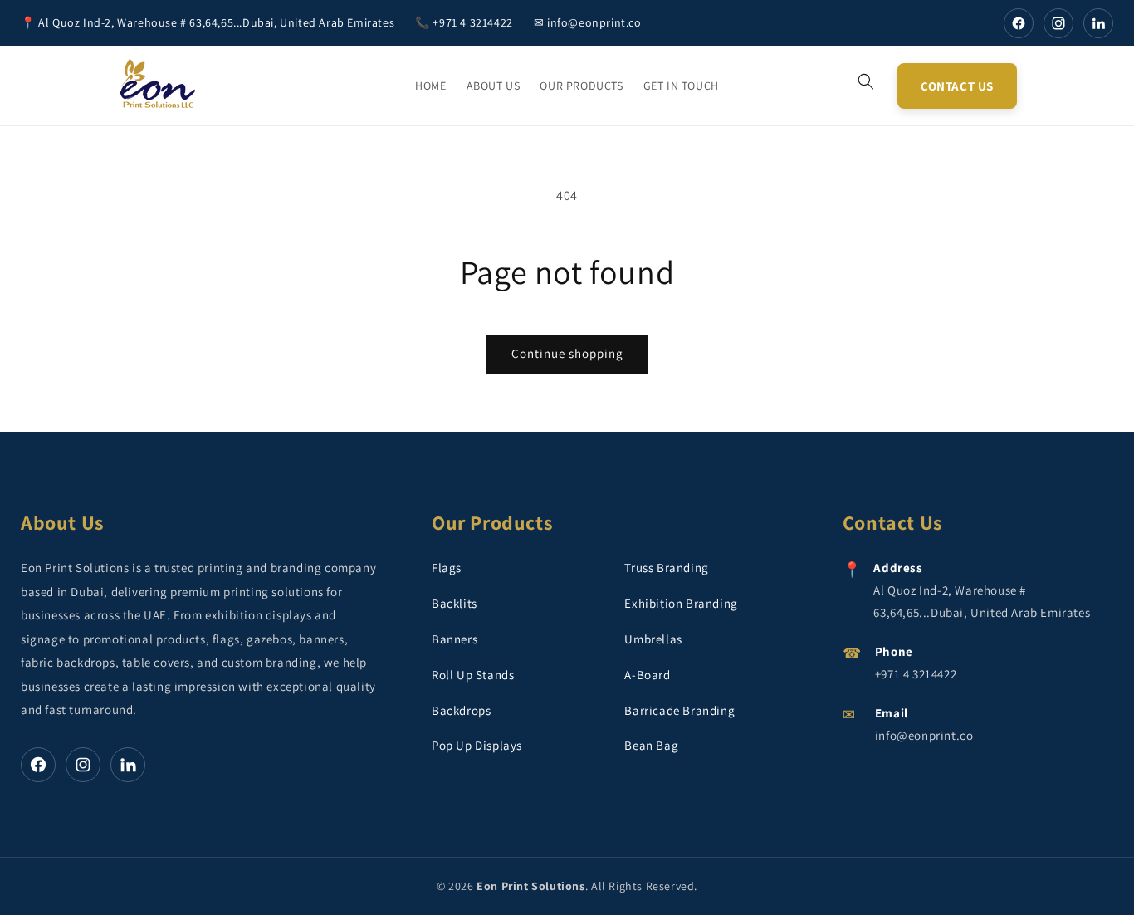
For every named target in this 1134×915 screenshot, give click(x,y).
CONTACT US (957, 86)
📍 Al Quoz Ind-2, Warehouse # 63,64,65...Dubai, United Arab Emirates (207, 22)
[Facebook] (1019, 23)
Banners (454, 639)
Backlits (454, 603)
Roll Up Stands (473, 675)
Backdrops (461, 710)
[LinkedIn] (1098, 23)
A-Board (647, 675)
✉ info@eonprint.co (588, 22)
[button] (866, 81)
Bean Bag (651, 745)
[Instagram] (1058, 23)
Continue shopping (567, 353)
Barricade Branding (679, 710)
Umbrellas (653, 639)
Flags (447, 567)
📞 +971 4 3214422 (464, 22)
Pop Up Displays (477, 745)
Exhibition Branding (680, 603)
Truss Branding (666, 567)
